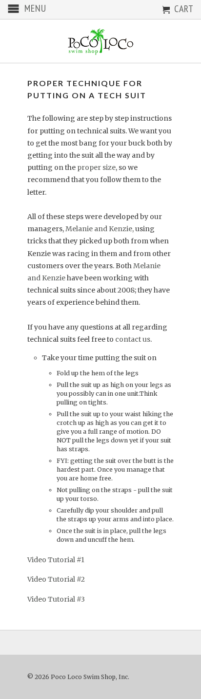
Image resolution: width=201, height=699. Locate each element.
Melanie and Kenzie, (99, 228)
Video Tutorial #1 (55, 559)
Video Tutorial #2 (56, 579)
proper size (96, 167)
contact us (132, 339)
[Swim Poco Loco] (100, 41)
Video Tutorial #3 (56, 599)
